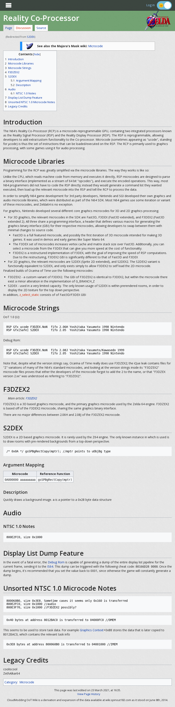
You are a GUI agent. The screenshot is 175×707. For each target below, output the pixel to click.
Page (8, 28)
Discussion (23, 28)
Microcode (95, 46)
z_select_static (29, 295)
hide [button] (37, 54)
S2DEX (31, 36)
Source (41, 28)
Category (10, 682)
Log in (150, 5)
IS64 (50, 566)
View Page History (88, 694)
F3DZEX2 (31, 398)
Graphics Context (92, 630)
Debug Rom (56, 562)
